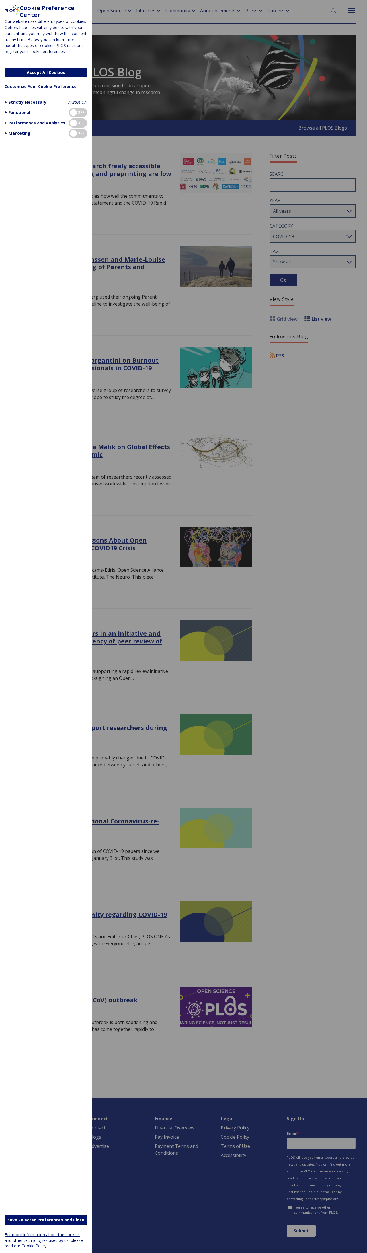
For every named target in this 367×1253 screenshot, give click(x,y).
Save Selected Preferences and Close (45, 1220)
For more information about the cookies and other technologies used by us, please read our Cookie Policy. (44, 1240)
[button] (25, 102)
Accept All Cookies (46, 72)
